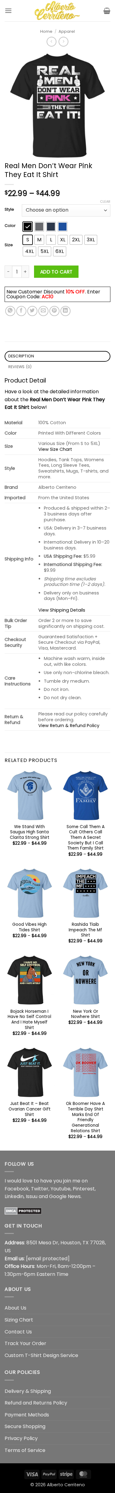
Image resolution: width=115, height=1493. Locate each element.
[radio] (27, 226)
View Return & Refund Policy (68, 725)
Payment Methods (27, 1414)
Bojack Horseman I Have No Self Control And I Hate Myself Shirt (29, 1020)
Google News (65, 1196)
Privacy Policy (21, 1438)
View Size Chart (55, 449)
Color (10, 226)
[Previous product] (63, 41)
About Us (15, 1307)
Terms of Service (25, 1450)
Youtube (61, 1188)
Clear (105, 201)
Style (9, 209)
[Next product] (51, 41)
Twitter (39, 1188)
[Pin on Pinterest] (54, 311)
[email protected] (48, 1258)
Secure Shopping (25, 1426)
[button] (8, 10)
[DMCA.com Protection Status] (23, 1210)
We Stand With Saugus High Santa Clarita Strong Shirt (29, 832)
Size (9, 245)
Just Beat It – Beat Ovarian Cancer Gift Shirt (30, 1109)
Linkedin (14, 1196)
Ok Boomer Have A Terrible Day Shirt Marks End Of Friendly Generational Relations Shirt (85, 1117)
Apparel (67, 31)
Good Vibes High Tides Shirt (29, 927)
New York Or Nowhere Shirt (85, 1014)
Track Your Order (25, 1343)
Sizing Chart (19, 1319)
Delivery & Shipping (28, 1391)
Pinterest (84, 1188)
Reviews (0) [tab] (20, 366)
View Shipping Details (61, 610)
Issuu (31, 1196)
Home (46, 31)
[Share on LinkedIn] (65, 311)
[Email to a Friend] (43, 311)
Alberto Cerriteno (66, 1485)
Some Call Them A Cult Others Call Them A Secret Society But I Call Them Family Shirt (86, 837)
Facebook (17, 1188)
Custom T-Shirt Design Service (41, 1355)
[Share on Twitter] (32, 311)
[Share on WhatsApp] (10, 311)
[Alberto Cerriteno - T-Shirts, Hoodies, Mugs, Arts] (57, 10)
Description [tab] (21, 356)
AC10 (47, 296)
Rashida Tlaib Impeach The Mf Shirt (85, 930)
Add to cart (56, 272)
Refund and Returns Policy (36, 1402)
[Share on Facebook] (21, 311)
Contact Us (18, 1331)
